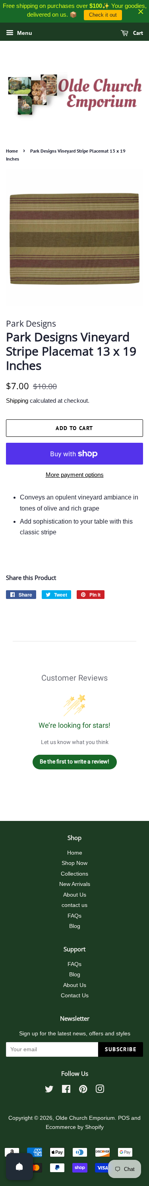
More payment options (75, 474)
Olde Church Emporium (85, 1118)
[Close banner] (140, 11)
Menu (23, 33)
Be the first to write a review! (74, 761)
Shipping (17, 400)
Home (12, 151)
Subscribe (120, 1049)
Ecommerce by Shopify (75, 1127)
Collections (74, 874)
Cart (137, 32)
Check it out (103, 15)
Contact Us (75, 996)
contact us (74, 905)
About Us (74, 895)
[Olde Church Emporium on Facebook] (66, 1091)
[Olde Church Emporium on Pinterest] (83, 1091)
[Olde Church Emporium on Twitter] (49, 1091)
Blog (74, 926)
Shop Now (74, 863)
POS (124, 1118)
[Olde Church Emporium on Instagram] (99, 1091)
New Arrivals (74, 884)
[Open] (19, 1166)
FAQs (74, 916)
